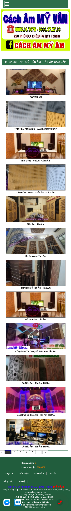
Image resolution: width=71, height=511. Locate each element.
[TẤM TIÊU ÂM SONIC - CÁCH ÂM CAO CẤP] (35, 126)
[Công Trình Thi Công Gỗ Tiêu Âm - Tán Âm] (35, 348)
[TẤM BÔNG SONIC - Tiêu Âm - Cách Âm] (35, 189)
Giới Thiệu (24, 473)
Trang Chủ (8, 473)
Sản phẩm (39, 473)
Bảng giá (7, 481)
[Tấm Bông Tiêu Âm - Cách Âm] (35, 158)
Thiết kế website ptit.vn (35, 507)
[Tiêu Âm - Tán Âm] (35, 221)
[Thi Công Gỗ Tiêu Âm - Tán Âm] (35, 285)
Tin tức (52, 473)
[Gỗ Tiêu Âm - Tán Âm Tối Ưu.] (35, 380)
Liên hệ (21, 481)
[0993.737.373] (60, 502)
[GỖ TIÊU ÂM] (35, 94)
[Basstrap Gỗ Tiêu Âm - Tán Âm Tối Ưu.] (35, 412)
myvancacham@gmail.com (38, 505)
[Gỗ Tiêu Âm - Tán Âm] (35, 253)
